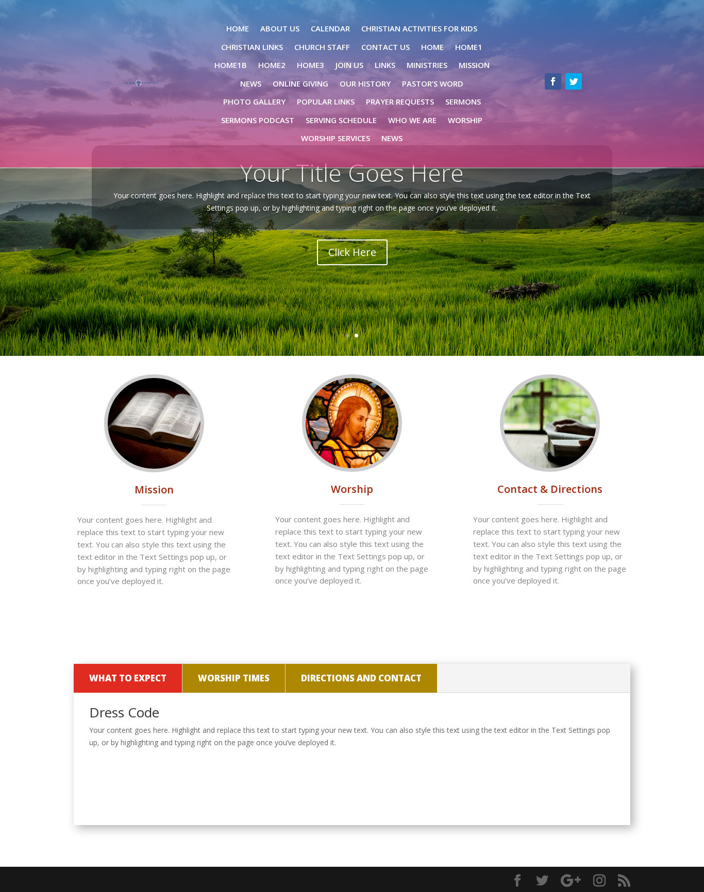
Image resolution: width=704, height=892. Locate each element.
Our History (365, 84)
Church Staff (322, 47)
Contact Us (385, 47)
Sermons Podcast (257, 120)
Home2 (272, 65)
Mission (474, 65)
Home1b (230, 65)
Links (385, 65)
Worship (465, 120)
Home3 (310, 65)
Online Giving (300, 84)
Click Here (352, 252)
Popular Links (326, 102)
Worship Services (335, 138)
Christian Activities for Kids (419, 28)
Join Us (349, 65)
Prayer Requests (400, 102)
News (250, 84)
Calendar (330, 28)
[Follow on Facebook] (553, 81)
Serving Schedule (341, 120)
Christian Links (252, 47)
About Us (279, 28)
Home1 (468, 47)
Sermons (463, 102)
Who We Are (412, 120)
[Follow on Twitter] (573, 81)
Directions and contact (361, 678)
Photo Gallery (254, 102)
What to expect (127, 678)
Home (237, 28)
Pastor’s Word (432, 84)
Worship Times (234, 678)
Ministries (427, 65)
